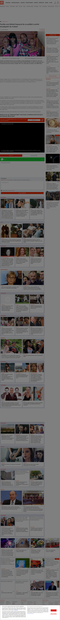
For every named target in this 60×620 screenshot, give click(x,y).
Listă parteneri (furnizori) (30, 613)
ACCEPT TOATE (53, 610)
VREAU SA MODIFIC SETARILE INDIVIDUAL (53, 614)
